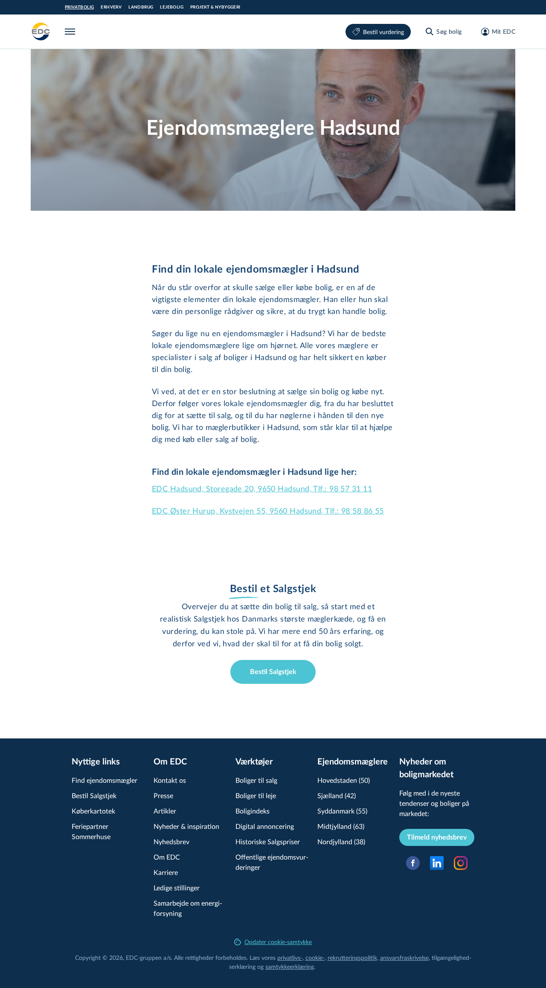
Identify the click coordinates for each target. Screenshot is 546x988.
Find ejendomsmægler (104, 780)
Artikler (165, 811)
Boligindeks (252, 811)
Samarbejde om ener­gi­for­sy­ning (188, 908)
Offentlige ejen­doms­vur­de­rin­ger (271, 862)
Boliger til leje (255, 795)
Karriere (166, 872)
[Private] (41, 31)
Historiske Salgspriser (267, 841)
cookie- (315, 957)
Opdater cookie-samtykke (278, 941)
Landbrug (140, 7)
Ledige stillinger (177, 887)
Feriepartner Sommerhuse (91, 831)
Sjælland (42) (336, 795)
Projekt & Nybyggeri (215, 7)
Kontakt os (170, 780)
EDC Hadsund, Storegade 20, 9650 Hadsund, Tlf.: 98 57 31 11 (262, 488)
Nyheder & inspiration (186, 826)
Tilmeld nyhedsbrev (437, 837)
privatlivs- (289, 957)
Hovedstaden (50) (343, 780)
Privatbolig (79, 7)
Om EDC (167, 857)
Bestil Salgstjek (273, 671)
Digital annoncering (264, 826)
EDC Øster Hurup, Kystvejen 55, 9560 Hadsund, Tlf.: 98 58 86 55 (268, 510)
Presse (163, 795)
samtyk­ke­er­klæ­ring (289, 966)
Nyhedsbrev (171, 841)
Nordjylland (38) (341, 841)
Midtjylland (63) (340, 826)
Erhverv (111, 7)
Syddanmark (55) (342, 811)
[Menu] (71, 31)
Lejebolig (171, 7)
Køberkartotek (93, 811)
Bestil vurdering (383, 31)
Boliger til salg (256, 780)
